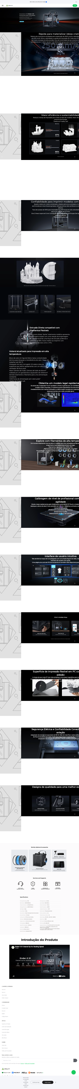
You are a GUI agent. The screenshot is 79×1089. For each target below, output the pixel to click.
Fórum (3, 1005)
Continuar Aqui (35, 1082)
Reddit (3, 1013)
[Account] (70, 6)
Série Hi (3, 992)
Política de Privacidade (6, 1051)
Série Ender (4, 995)
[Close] (55, 1082)
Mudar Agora (48, 1082)
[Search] (67, 6)
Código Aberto (5, 1016)
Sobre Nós (4, 1045)
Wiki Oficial (4, 1038)
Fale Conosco (5, 1048)
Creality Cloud (5, 1008)
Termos (22, 1063)
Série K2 (3, 989)
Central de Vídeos (5, 1032)
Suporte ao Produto (6, 1024)
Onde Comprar (5, 998)
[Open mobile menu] (3, 6)
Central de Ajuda (5, 1029)
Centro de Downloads (6, 1026)
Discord (3, 1011)
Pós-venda (4, 1035)
